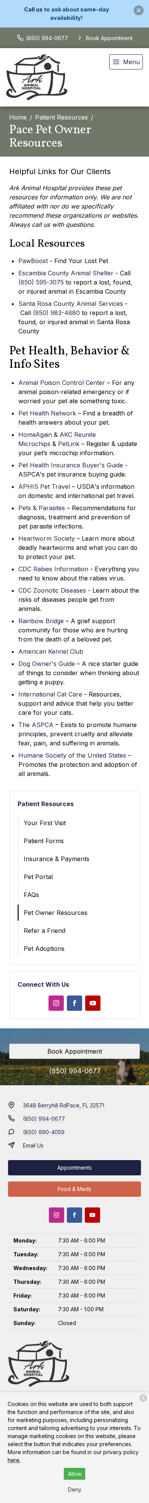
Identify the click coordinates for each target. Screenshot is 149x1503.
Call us (33, 9)
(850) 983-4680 (56, 313)
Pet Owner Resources (55, 912)
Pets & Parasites (41, 508)
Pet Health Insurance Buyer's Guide (70, 465)
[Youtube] (92, 1003)
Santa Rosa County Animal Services (70, 303)
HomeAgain (35, 434)
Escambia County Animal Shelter (65, 273)
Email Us (33, 1145)
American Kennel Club (50, 651)
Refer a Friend (44, 930)
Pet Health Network (47, 413)
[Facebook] (74, 1003)
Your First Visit (45, 823)
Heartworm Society (46, 538)
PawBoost (33, 261)
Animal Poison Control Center (61, 382)
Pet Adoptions (44, 948)
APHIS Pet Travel (44, 486)
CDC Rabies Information (53, 569)
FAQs (31, 895)
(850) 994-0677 (74, 1071)
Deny (74, 1489)
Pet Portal (38, 877)
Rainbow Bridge (41, 621)
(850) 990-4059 (44, 1132)
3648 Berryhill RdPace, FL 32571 (63, 1105)
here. (14, 1460)
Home (18, 117)
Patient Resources (61, 117)
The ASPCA (35, 725)
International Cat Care (50, 694)
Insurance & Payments (56, 859)
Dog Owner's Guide (46, 663)
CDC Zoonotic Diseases (52, 590)
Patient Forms (44, 841)
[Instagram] (56, 1003)
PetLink (68, 444)
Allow (74, 1474)
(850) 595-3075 (41, 282)
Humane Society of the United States (72, 755)
